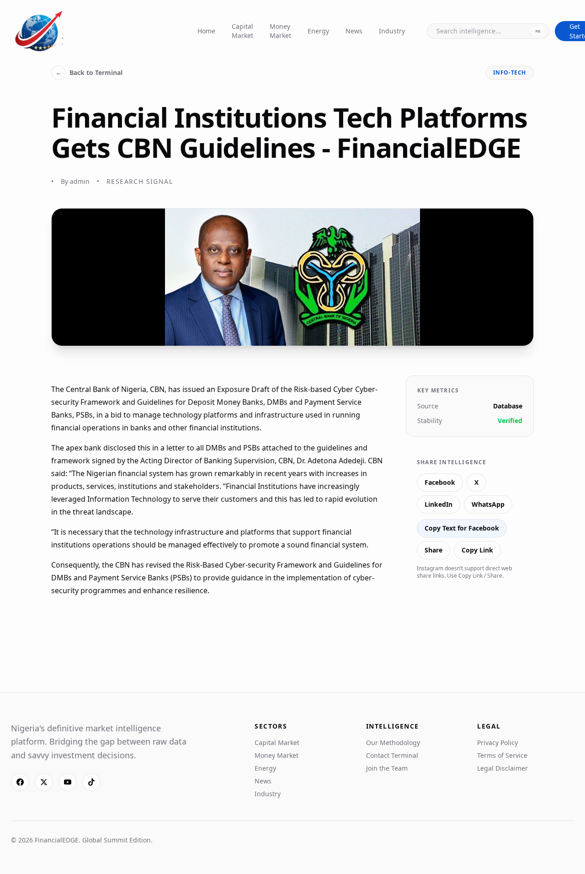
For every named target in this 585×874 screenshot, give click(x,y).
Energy (318, 31)
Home (206, 31)
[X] (44, 782)
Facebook (440, 482)
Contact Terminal (392, 755)
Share (433, 550)
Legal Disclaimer (502, 768)
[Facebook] (20, 782)
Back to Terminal (88, 72)
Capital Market (242, 31)
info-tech (509, 72)
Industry (392, 31)
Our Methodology (393, 742)
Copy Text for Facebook (462, 528)
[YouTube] (67, 782)
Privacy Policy (497, 742)
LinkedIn (438, 504)
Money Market (280, 31)
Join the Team (387, 768)
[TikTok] (91, 782)
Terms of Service (502, 755)
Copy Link (477, 550)
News (354, 31)
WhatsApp (488, 504)
